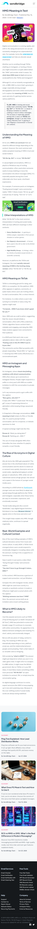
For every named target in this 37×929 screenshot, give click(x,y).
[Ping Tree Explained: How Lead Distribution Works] (18, 721)
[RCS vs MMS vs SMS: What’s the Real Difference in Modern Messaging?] (18, 816)
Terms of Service (25, 902)
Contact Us (5, 902)
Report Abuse (5, 904)
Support (4, 899)
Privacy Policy (24, 904)
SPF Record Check (26, 880)
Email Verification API (8, 878)
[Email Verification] (13, 3)
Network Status (6, 906)
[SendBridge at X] (33, 925)
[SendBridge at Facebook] (30, 925)
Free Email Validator (26, 875)
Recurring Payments (8, 909)
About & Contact (25, 899)
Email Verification (7, 875)
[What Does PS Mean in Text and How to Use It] (18, 770)
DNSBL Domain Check (27, 890)
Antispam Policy (25, 906)
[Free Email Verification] (18, 206)
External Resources (26, 909)
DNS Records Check (26, 882)
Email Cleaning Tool (7, 880)
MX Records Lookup (26, 885)
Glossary (20, 18)
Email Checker (6, 873)
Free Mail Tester (25, 873)
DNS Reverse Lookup (26, 887)
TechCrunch (28, 487)
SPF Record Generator (27, 878)
